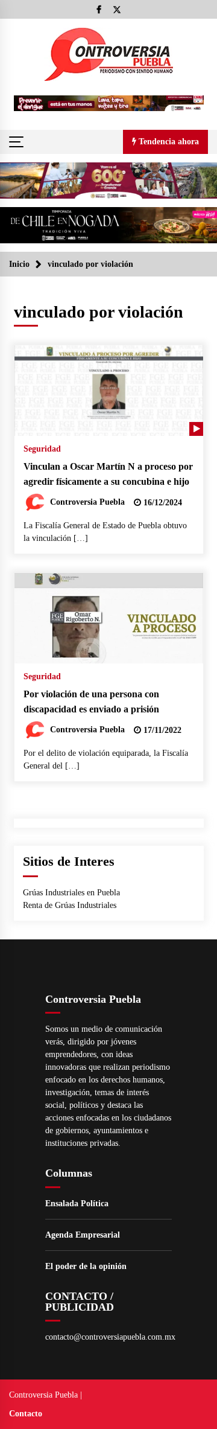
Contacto (25, 1413)
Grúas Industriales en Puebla (71, 892)
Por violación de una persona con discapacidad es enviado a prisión (91, 701)
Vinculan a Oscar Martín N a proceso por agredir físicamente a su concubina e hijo (108, 474)
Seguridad (42, 448)
